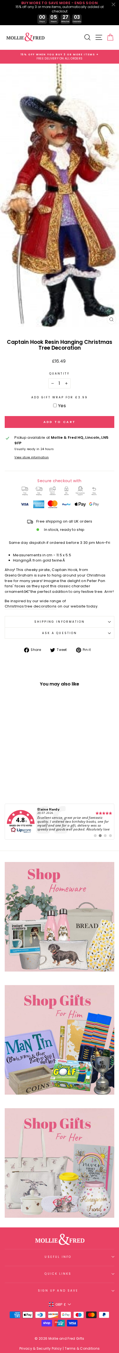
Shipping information (59, 622)
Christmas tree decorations (30, 606)
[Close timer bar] (113, 4)
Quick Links (58, 1274)
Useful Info (58, 1257)
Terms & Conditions (82, 1348)
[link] (59, 821)
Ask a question (59, 633)
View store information (31, 457)
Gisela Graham (19, 575)
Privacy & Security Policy (40, 1348)
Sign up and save (58, 1291)
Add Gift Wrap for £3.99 (59, 397)
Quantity (59, 374)
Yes (62, 405)
